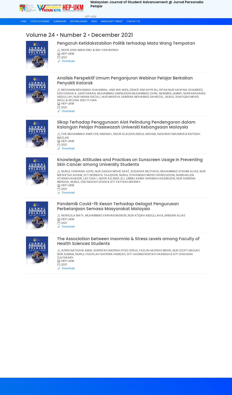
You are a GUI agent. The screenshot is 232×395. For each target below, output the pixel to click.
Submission (60, 21)
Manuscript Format (112, 21)
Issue (94, 21)
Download (68, 61)
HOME (23, 21)
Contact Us (133, 21)
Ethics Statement (40, 21)
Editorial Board (78, 21)
